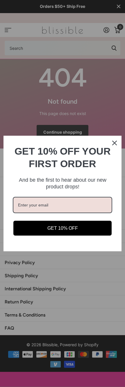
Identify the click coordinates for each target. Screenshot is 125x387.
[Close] (115, 143)
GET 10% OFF (62, 228)
